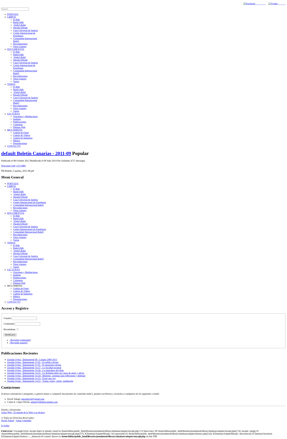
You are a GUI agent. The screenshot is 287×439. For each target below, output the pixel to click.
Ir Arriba (5, 425)
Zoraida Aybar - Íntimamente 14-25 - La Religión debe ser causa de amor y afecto (45, 373)
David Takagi (7, 420)
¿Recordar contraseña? (20, 340)
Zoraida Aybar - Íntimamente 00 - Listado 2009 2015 (32, 359)
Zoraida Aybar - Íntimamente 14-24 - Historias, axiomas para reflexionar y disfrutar (46, 375)
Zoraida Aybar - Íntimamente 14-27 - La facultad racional (34, 367)
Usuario (7, 318)
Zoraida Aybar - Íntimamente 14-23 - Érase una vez (31, 378)
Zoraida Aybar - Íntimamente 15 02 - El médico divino (32, 362)
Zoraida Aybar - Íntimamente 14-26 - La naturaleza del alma (35, 370)
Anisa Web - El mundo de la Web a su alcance (23, 412)
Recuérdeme (9, 329)
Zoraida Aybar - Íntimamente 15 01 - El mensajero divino (34, 365)
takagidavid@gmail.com (32, 399)
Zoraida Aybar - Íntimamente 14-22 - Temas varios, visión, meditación (40, 381)
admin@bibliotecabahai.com (44, 402)
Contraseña (9, 323)
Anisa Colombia (23, 420)
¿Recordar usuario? (19, 342)
